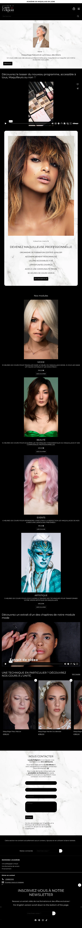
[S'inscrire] (54, 913)
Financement (6, 869)
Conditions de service (33, 827)
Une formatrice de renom (10, 866)
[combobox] (41, 16)
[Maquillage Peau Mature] (19, 708)
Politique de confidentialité (35, 825)
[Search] (78, 16)
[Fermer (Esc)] (79, 885)
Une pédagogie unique (10, 864)
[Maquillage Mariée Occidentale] (54, 708)
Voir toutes (76, 674)
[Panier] (73, 9)
